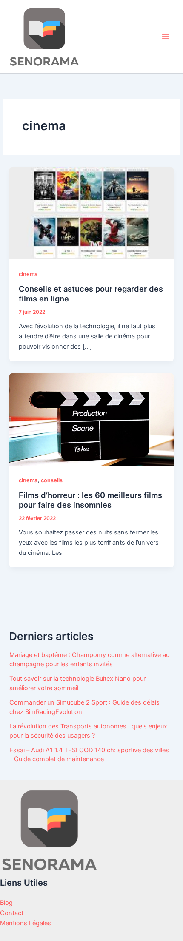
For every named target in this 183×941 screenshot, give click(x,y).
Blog (6, 903)
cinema (28, 274)
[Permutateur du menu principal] (165, 36)
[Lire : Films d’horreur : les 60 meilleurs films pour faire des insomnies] (91, 419)
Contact (11, 913)
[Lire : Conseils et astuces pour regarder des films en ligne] (91, 213)
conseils (52, 480)
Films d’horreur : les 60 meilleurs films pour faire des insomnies (90, 500)
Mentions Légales (25, 923)
